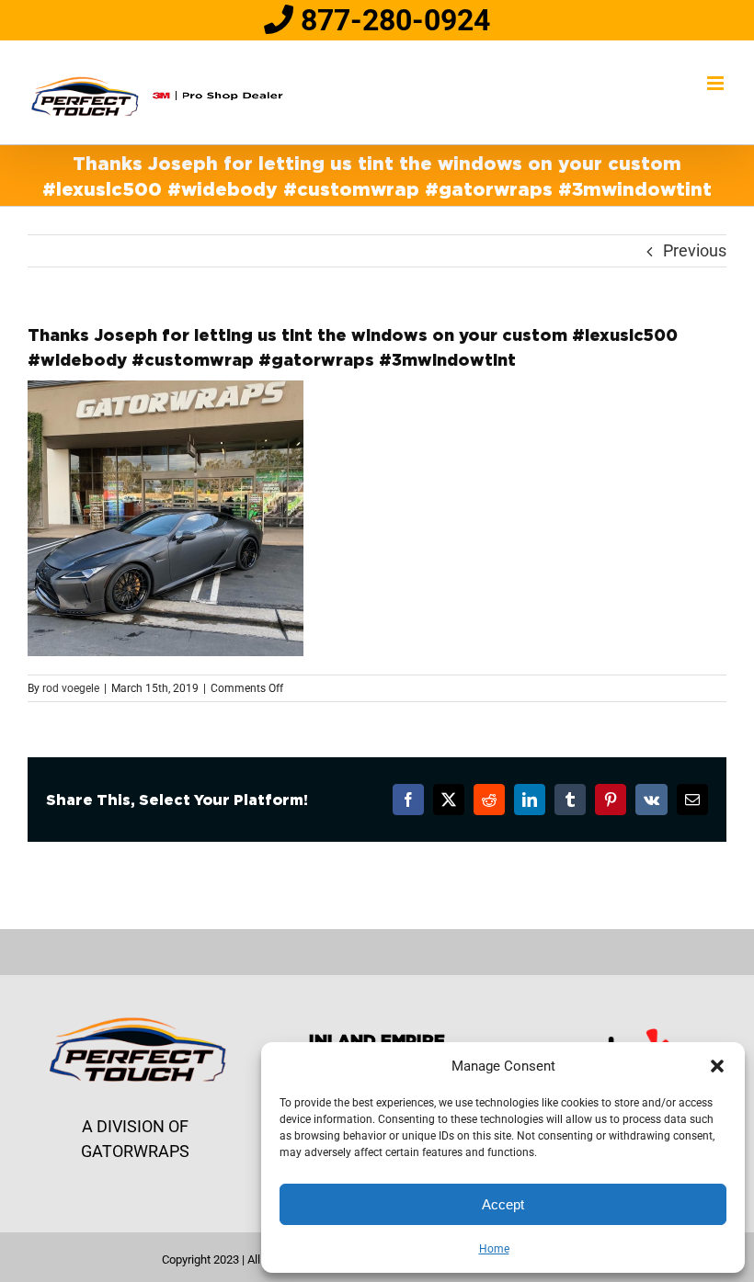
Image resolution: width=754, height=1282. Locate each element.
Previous (694, 250)
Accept (503, 1204)
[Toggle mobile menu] (716, 83)
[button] (717, 1066)
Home (494, 1248)
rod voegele (70, 688)
